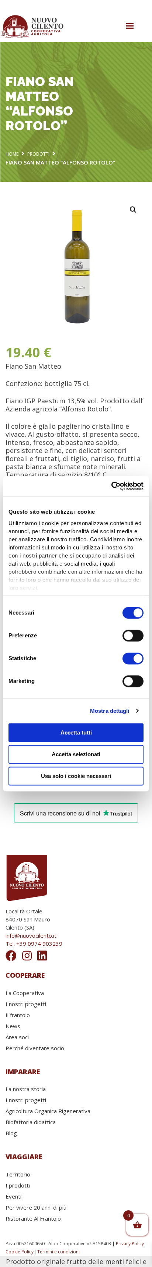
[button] (133, 209)
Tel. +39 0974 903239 (34, 943)
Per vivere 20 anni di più (36, 1207)
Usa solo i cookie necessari (76, 776)
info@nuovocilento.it (31, 935)
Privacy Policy (130, 1244)
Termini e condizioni (58, 1252)
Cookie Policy (20, 1252)
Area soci (17, 1037)
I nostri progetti (26, 1004)
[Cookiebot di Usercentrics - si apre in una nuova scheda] (111, 486)
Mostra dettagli (109, 711)
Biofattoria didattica (31, 1122)
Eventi (13, 1196)
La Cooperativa (25, 993)
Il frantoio (18, 1015)
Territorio (18, 1174)
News (13, 1026)
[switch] (133, 635)
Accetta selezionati (76, 754)
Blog (11, 1133)
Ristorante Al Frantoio (33, 1218)
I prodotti (18, 1185)
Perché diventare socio (35, 1048)
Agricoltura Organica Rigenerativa (48, 1111)
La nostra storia (26, 1089)
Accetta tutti (76, 732)
